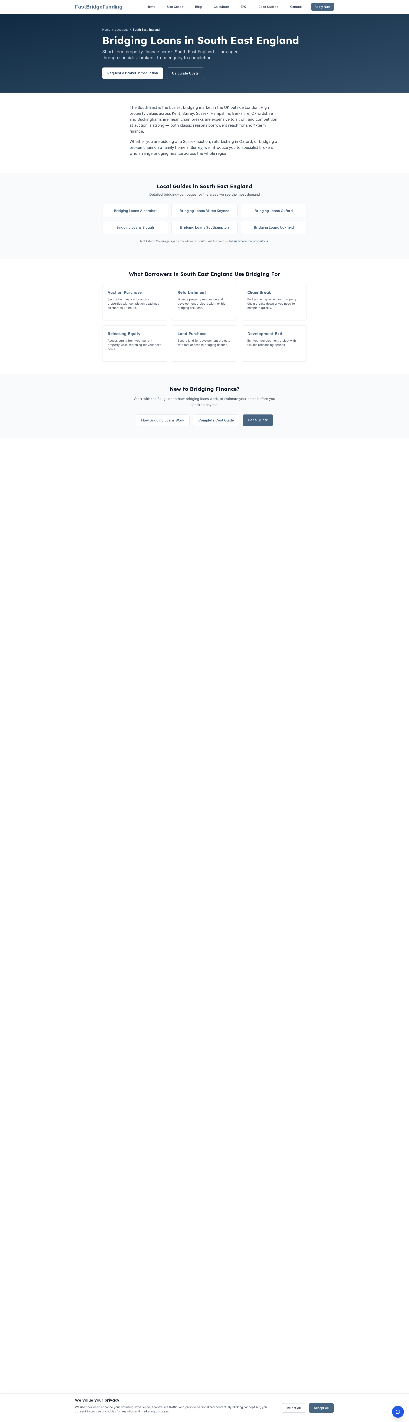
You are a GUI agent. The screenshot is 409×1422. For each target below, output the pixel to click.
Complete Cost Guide (216, 420)
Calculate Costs (185, 73)
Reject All (294, 1408)
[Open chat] (398, 1412)
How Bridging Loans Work (162, 420)
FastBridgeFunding (98, 7)
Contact (296, 7)
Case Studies (268, 7)
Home (151, 7)
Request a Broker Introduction (132, 73)
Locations (121, 29)
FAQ (243, 7)
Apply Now (323, 7)
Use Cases (175, 7)
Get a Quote (258, 420)
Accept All (321, 1408)
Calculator (221, 7)
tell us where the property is (248, 241)
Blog (198, 7)
